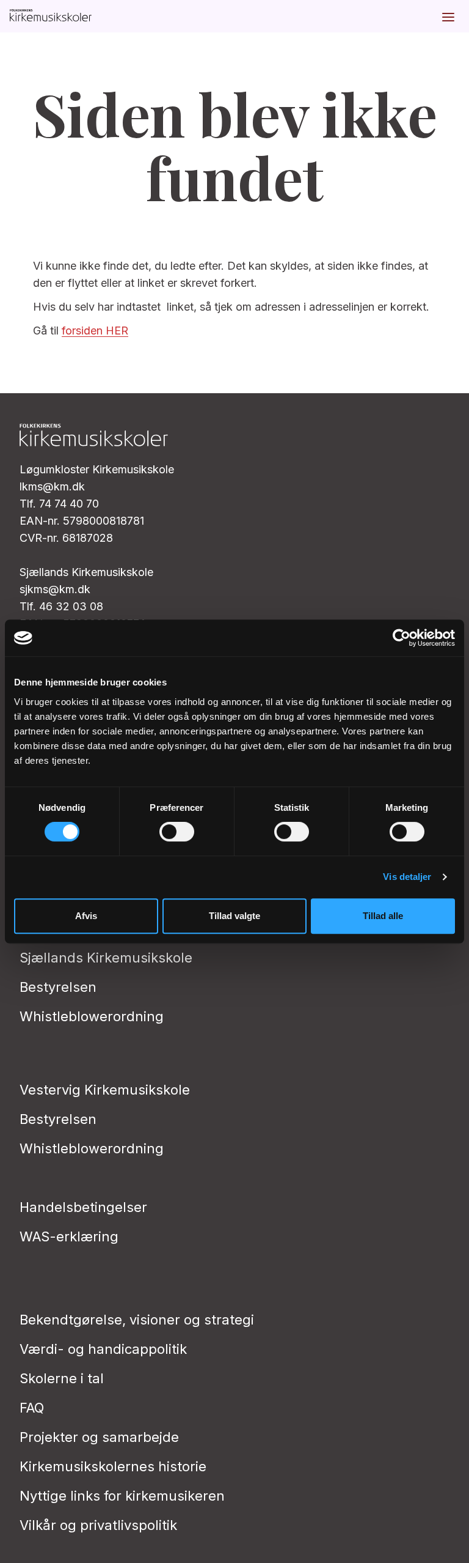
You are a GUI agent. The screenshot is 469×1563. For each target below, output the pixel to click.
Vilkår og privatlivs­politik (98, 1525)
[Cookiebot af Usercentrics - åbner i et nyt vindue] (401, 638)
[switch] (176, 831)
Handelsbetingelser (83, 1207)
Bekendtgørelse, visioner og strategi (137, 1319)
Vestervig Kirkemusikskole (105, 1089)
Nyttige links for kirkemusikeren (122, 1495)
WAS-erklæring (69, 1236)
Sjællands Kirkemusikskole (106, 957)
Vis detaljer (407, 876)
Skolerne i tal (62, 1378)
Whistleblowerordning (92, 1016)
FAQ (32, 1407)
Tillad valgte (234, 916)
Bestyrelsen (58, 987)
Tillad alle (383, 916)
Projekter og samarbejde (99, 1437)
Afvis (86, 916)
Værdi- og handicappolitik (103, 1349)
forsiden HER (95, 330)
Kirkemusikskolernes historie (113, 1466)
